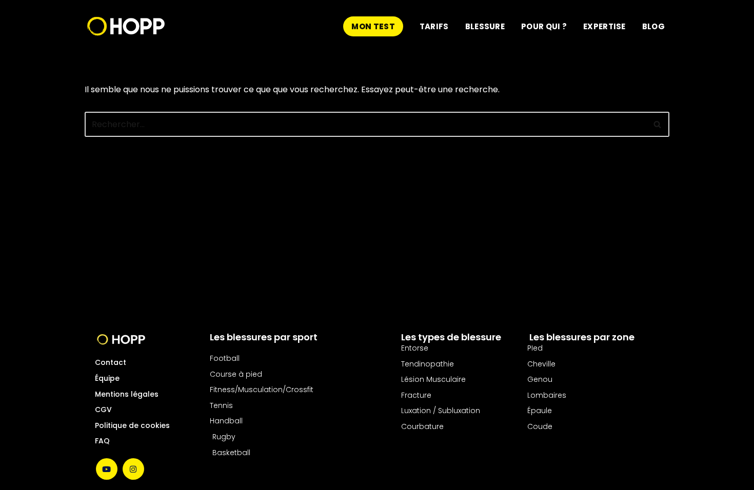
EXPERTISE (604, 26)
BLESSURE (485, 26)
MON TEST (372, 26)
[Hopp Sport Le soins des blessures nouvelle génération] (126, 26)
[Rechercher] (657, 124)
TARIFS (434, 26)
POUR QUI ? (544, 26)
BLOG (653, 26)
